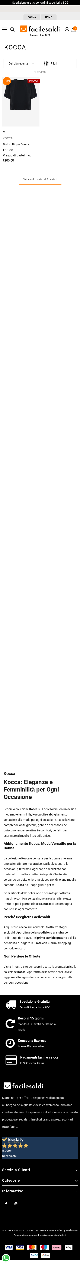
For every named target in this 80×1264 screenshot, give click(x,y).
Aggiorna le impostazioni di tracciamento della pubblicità (40, 1235)
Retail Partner (72, 1230)
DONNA (32, 17)
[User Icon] (67, 29)
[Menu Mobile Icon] (4, 29)
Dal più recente (18, 63)
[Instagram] (16, 1203)
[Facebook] (6, 1203)
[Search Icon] (12, 29)
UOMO (48, 17)
